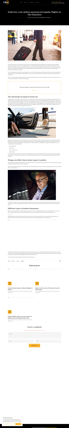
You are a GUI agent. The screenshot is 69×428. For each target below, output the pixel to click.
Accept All (18, 424)
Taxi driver (14, 61)
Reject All (12, 424)
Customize (6, 424)
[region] (12, 421)
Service (9, 286)
